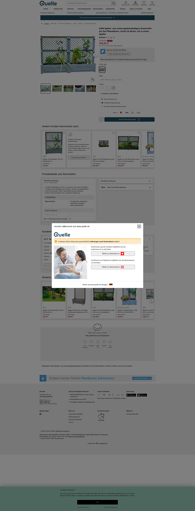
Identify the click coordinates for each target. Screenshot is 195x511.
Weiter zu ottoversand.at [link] (111, 267)
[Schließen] (139, 226)
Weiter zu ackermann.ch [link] (111, 253)
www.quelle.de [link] (95, 284)
